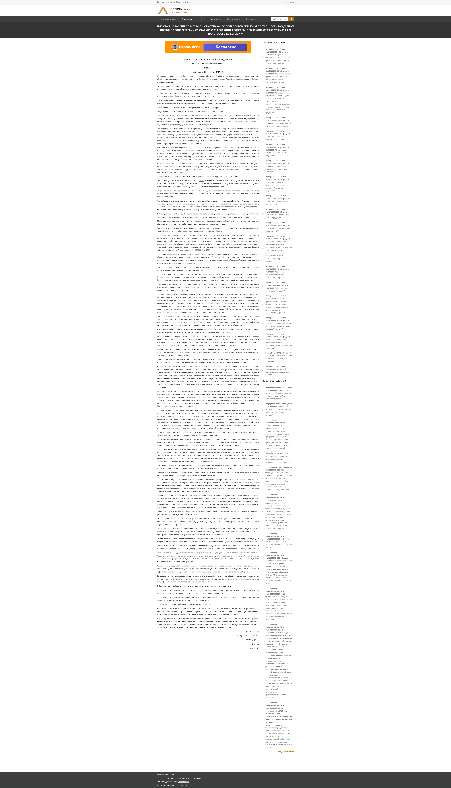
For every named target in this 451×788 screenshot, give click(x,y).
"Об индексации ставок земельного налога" (278, 370)
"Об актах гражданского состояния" (277, 135)
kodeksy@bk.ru (183, 782)
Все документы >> (286, 752)
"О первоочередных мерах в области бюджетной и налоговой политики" (278, 323)
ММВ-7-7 (160, 593)
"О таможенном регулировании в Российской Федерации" (277, 150)
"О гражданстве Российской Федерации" (277, 286)
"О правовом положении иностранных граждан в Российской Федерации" (277, 184)
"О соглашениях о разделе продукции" (277, 213)
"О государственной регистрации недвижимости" (278, 121)
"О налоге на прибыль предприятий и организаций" (278, 357)
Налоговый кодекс (168, 19)
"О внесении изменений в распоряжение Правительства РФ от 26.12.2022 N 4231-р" (278, 540)
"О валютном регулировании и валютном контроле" (277, 166)
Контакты (290, 2)
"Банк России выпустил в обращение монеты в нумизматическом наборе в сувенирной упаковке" (278, 393)
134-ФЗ (201, 181)
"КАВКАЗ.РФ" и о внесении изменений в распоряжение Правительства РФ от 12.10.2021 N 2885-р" (278, 567)
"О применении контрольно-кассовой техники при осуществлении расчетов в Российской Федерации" (278, 56)
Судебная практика (190, 19)
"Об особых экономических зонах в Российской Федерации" (277, 272)
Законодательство (212, 19)
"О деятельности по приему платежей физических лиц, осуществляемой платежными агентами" (278, 75)
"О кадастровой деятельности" (277, 200)
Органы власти (233, 19)
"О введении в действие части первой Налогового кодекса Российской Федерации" (278, 341)
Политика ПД (182, 785)
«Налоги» (197, 778)
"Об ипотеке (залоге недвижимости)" (278, 226)
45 (207, 79)
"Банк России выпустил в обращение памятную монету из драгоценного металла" (278, 409)
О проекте (250, 19)
